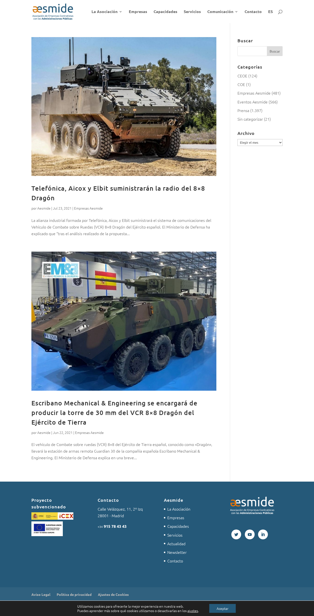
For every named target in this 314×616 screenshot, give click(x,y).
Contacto (253, 12)
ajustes (192, 610)
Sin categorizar (250, 119)
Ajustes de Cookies (113, 594)
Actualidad (176, 543)
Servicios (192, 12)
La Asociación (105, 12)
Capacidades (165, 12)
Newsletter (177, 552)
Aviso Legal (40, 594)
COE (241, 84)
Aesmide (44, 208)
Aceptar (222, 608)
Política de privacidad (74, 594)
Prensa (243, 110)
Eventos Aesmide (252, 101)
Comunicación (220, 12)
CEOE (242, 75)
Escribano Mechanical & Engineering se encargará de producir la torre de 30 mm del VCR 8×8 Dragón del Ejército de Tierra (114, 412)
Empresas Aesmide (88, 208)
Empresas (138, 12)
